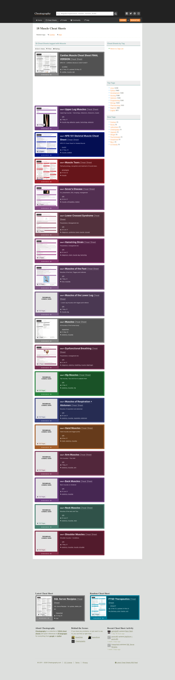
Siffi (63, 117)
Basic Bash (129, 631)
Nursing (113, 95)
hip (75, 388)
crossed (87, 232)
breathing (78, 365)
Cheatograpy (114, 129)
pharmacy (113, 611)
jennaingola (65, 170)
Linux (112, 88)
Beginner (113, 108)
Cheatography (41, 631)
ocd (127, 611)
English (112, 110)
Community (76, 20)
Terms (77, 662)
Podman (113, 122)
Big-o (112, 142)
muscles (67, 281)
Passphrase (114, 139)
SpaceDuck (96, 637)
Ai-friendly (114, 144)
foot (63, 281)
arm (75, 467)
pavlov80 (114, 636)
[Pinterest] (134, 14)
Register (135, 20)
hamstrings (83, 122)
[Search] (115, 14)
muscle (69, 72)
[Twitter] (131, 14)
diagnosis (65, 232)
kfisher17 (113, 606)
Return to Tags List (116, 48)
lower (77, 232)
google (51, 636)
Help (87, 20)
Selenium (113, 98)
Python (112, 90)
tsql (57, 618)
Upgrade (113, 132)
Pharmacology (115, 105)
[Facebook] (127, 14)
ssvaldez (64, 67)
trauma (123, 611)
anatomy (64, 334)
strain (70, 255)
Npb (60, 35)
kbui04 (64, 147)
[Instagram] (138, 14)
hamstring (83, 255)
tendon (77, 202)
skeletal (69, 152)
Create (64, 20)
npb (73, 72)
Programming (115, 100)
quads (78, 122)
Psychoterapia (115, 137)
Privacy (85, 662)
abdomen (84, 418)
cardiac (64, 72)
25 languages (62, 634)
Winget (112, 134)
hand (63, 441)
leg (68, 122)
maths (59, 636)
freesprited (59, 613)
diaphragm (89, 365)
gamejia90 (115, 631)
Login (123, 20)
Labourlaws (114, 127)
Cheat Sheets (52, 20)
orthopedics (71, 202)
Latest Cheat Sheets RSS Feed (127, 662)
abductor (91, 122)
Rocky (112, 125)
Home (39, 20)
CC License (68, 662)
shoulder (81, 547)
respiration (77, 418)
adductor (72, 122)
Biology (113, 103)
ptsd (118, 611)
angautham (65, 329)
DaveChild (79, 637)
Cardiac (52, 35)
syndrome (72, 232)
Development (115, 93)
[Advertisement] (87, 5)
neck (75, 520)
